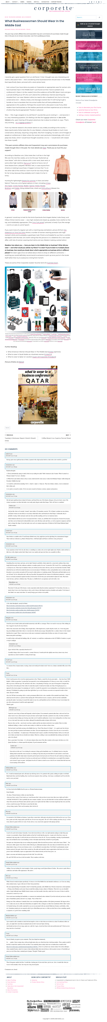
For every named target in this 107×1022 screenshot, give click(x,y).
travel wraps (8, 335)
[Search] (99, 17)
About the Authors (12, 990)
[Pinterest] (99, 2)
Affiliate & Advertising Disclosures (65, 988)
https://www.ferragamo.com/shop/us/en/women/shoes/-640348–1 (22, 946)
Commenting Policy (62, 982)
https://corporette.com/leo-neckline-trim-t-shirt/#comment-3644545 (23, 610)
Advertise (34, 980)
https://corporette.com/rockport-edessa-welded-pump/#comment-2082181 (25, 605)
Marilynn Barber (10, 915)
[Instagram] (96, 2)
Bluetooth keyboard (22, 335)
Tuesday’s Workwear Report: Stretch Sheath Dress (20, 438)
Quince (31, 186)
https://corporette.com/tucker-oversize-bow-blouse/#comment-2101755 (24, 608)
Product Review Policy (38, 982)
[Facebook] (94, 2)
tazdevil (8, 454)
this (15, 335)
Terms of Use (60, 984)
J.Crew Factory (18, 186)
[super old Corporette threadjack (44, 357)
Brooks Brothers (27, 209)
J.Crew (48, 183)
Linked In (48, 354)
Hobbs (17, 188)
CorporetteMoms (56, 2)
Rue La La (27, 163)
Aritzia (37, 186)
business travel (52, 263)
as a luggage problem (23, 122)
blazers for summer (29, 181)
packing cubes (53, 335)
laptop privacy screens (63, 333)
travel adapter (46, 333)
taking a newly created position (90, 115)
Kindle (65, 335)
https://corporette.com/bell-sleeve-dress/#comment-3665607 (21, 612)
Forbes (51, 352)
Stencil (21, 362)
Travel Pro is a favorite (35, 333)
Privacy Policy (60, 986)
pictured (59, 335)
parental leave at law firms (88, 110)
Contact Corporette (12, 992)
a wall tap (54, 333)
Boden (26, 186)
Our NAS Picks (45, 2)
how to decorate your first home (90, 107)
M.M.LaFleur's (46, 188)
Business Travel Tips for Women (15, 29)
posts (7, 427)
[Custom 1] (89, 2)
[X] (101, 2)
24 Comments (27, 17)
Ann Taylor (8, 186)
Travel (28, 29)
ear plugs (21, 339)
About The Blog (11, 980)
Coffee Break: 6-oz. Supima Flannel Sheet (56, 436)
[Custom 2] (92, 2)
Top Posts (10, 984)
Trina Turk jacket (38, 222)
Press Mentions (11, 982)
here (44, 148)
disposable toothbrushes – (22, 337)
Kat (7, 17)
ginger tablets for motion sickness (56, 337)
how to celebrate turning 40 (88, 112)
